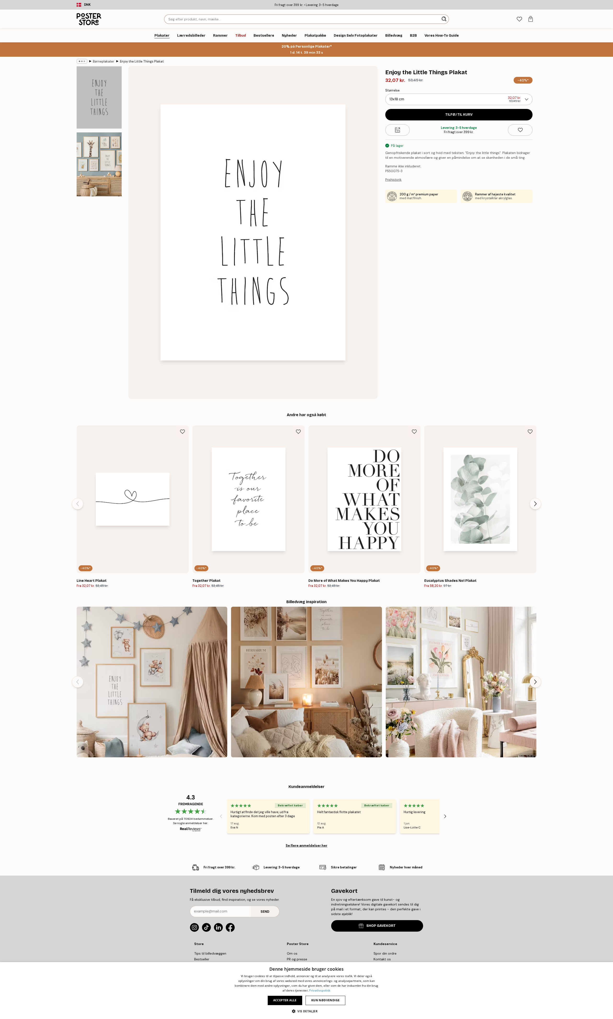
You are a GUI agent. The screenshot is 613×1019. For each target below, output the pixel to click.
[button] (306, 1011)
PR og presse (297, 959)
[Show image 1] (99, 97)
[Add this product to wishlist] (520, 130)
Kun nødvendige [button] (325, 1000)
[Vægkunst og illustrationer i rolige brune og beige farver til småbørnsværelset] (152, 682)
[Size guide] (397, 130)
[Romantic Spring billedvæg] (461, 682)
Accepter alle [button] (285, 1000)
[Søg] (444, 19)
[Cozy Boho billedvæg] (306, 682)
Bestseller (201, 959)
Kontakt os (382, 959)
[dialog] (306, 990)
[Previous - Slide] (77, 504)
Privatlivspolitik (319, 990)
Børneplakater (103, 61)
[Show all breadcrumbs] (82, 61)
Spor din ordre (385, 953)
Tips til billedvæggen (210, 953)
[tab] (519, 19)
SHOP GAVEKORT (381, 926)
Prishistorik (393, 180)
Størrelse (392, 90)
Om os (292, 953)
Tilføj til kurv (458, 115)
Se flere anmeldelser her (306, 845)
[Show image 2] (99, 164)
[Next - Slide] (535, 504)
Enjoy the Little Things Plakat (142, 61)
